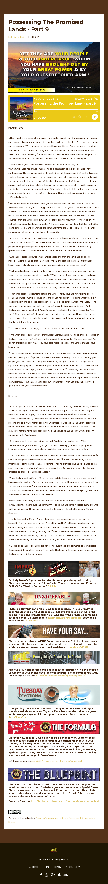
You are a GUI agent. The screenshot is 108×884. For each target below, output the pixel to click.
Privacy (57, 867)
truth (22, 37)
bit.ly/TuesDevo (18, 717)
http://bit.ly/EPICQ (77, 647)
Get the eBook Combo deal (69, 761)
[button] (54, 341)
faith (10, 37)
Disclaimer (33, 867)
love (16, 37)
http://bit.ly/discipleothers (46, 801)
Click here (54, 586)
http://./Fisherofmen (42, 761)
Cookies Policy (73, 867)
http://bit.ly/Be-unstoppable (64, 617)
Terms (46, 867)
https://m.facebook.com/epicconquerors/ (61, 675)
